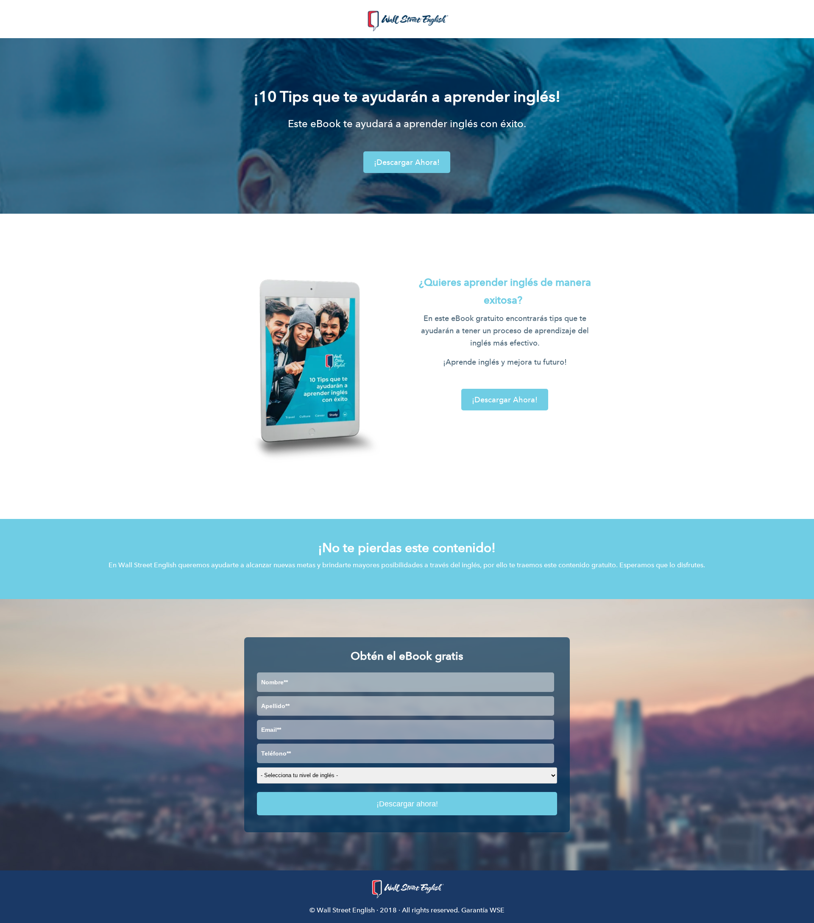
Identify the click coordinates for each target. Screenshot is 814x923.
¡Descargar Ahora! (407, 162)
